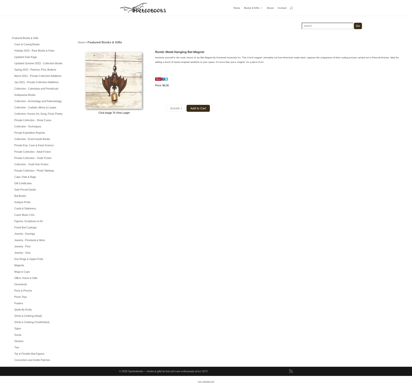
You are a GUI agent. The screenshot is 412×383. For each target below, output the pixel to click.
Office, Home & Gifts (25, 278)
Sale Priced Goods (25, 189)
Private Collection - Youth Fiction (33, 158)
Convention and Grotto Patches (32, 360)
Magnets (19, 265)
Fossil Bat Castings (25, 227)
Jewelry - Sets (22, 252)
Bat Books (20, 196)
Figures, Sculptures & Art (28, 221)
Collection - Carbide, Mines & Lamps (35, 107)
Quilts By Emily (23, 309)
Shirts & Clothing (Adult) (28, 316)
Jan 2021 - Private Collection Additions (36, 82)
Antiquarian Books (24, 95)
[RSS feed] (291, 371)
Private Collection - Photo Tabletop (34, 170)
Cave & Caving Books (27, 44)
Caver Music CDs (24, 215)
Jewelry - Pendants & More (29, 240)
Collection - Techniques (27, 126)
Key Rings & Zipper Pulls (28, 259)
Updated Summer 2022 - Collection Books (38, 63)
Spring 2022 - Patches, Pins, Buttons (35, 69)
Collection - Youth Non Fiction (31, 164)
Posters (18, 303)
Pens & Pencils (23, 290)
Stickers (18, 341)
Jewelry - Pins (22, 246)
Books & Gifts (251, 8)
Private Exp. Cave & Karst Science (34, 145)
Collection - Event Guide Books (32, 139)
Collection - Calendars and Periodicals (36, 88)
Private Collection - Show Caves (32, 120)
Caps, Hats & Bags (25, 177)
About (270, 8)
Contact (282, 8)
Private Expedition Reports (29, 132)
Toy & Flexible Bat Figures (29, 353)
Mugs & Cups (22, 271)
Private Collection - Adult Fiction (32, 151)
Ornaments (20, 284)
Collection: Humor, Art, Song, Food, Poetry (38, 113)
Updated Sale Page (25, 57)
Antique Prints (22, 202)
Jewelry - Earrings (24, 233)
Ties (16, 347)
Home (237, 8)
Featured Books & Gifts (25, 38)
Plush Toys (20, 297)
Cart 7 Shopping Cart (206, 382)
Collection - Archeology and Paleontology (38, 101)
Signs (17, 328)
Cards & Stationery (25, 208)
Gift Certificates (23, 183)
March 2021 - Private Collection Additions (37, 76)
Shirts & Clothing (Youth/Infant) (31, 322)
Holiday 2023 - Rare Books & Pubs (34, 50)
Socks (17, 335)
